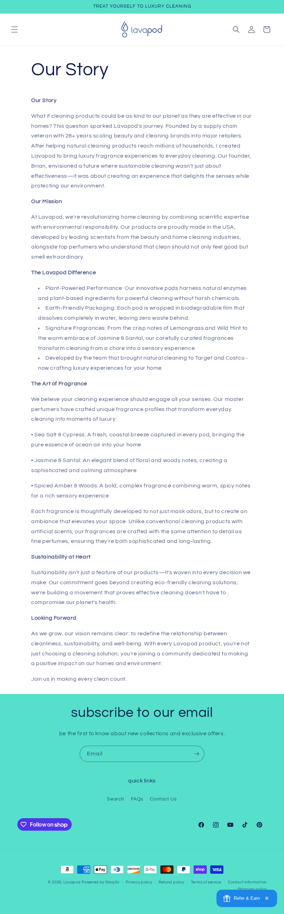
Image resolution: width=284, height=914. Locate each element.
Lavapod (72, 882)
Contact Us (163, 799)
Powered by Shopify (100, 882)
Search (115, 799)
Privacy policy (139, 882)
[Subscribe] (196, 754)
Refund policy (171, 882)
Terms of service (206, 882)
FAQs (137, 799)
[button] (14, 29)
